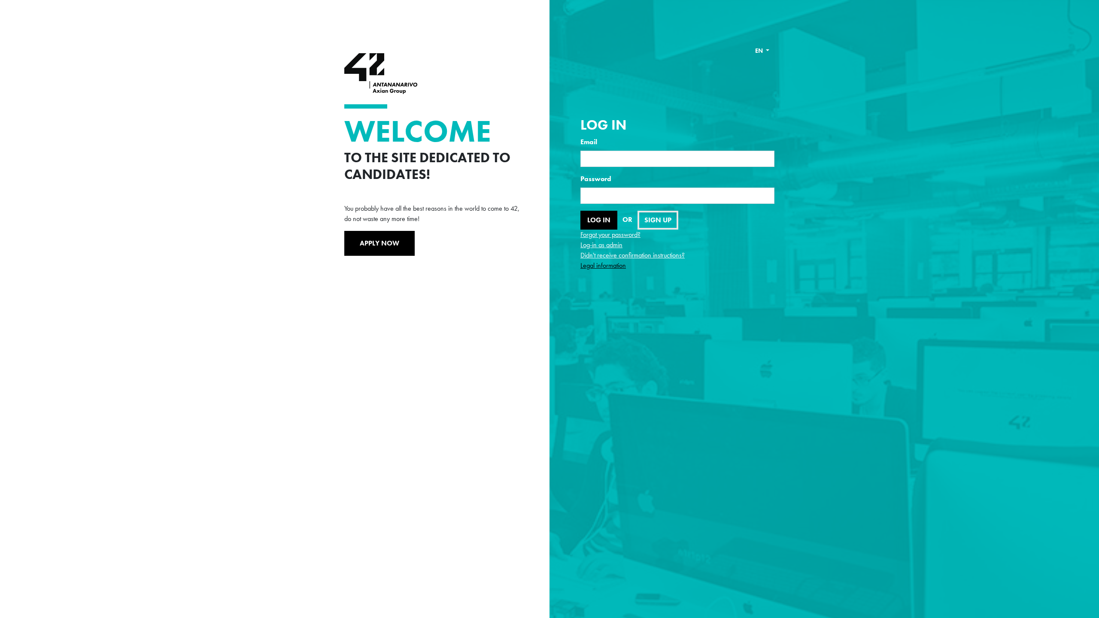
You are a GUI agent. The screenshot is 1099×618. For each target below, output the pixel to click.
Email (588, 141)
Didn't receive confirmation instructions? (632, 255)
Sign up (657, 219)
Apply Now (379, 243)
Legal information (603, 265)
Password (595, 178)
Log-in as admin (601, 244)
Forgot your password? (610, 234)
